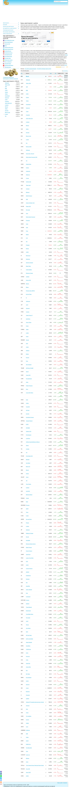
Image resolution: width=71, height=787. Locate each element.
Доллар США (7, 43)
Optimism (28, 529)
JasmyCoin (28, 554)
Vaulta (27, 737)
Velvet (27, 477)
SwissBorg (28, 645)
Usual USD (28, 375)
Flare (27, 361)
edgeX (27, 740)
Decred (27, 536)
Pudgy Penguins (29, 385)
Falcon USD (28, 280)
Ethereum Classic (29, 273)
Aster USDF (28, 772)
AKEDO (27, 572)
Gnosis (27, 473)
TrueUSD (28, 406)
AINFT (27, 508)
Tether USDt (7, 84)
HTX (27, 238)
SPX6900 (28, 427)
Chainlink (7, 101)
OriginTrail (28, 663)
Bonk (27, 501)
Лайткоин (28, 150)
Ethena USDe (28, 146)
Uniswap (27, 188)
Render (27, 340)
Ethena (27, 248)
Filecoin (27, 357)
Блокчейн (5, 24)
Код (21, 73)
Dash (27, 399)
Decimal (6, 110)
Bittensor (27, 192)
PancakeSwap (29, 378)
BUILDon (28, 691)
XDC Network (28, 364)
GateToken (28, 318)
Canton (6, 114)
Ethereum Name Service (31, 543)
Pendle (27, 498)
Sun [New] (28, 463)
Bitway (27, 287)
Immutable (28, 540)
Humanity (28, 695)
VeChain (27, 410)
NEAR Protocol (29, 195)
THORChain (28, 649)
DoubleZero (28, 575)
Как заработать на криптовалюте (10, 28)
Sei (26, 452)
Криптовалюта (6, 22)
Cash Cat (28, 754)
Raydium (28, 579)
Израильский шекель (9, 47)
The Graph (28, 617)
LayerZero (28, 438)
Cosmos (27, 311)
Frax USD (28, 768)
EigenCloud (28, 610)
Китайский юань (8, 51)
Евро (6, 45)
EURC (27, 424)
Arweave (27, 705)
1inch (27, 726)
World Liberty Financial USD (31, 157)
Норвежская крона (8, 52)
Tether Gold (28, 185)
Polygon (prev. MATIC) (30, 290)
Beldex (27, 354)
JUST (27, 304)
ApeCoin (27, 684)
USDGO (27, 276)
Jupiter (27, 347)
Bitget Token (28, 266)
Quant (27, 336)
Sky (26, 241)
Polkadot (27, 245)
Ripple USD (28, 206)
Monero (6, 106)
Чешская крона (8, 63)
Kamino (27, 719)
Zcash (6, 99)
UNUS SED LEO (8, 103)
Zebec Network (29, 589)
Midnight (27, 459)
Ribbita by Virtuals (29, 533)
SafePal (27, 698)
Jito (26, 480)
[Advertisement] (35, 13)
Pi (26, 297)
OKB (27, 199)
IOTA (27, 561)
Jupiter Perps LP (29, 315)
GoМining (28, 730)
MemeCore (28, 255)
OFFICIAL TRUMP (29, 368)
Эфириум (28, 79)
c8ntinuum (28, 301)
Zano (27, 751)
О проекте (65, 782)
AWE (27, 733)
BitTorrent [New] (29, 494)
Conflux (27, 526)
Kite (27, 582)
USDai (27, 403)
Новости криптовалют (7, 33)
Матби (66, 54)
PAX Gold (28, 209)
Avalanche (28, 171)
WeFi (27, 631)
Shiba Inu (28, 174)
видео (66, 65)
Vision (27, 712)
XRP (6, 86)
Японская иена (8, 67)
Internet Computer (29, 262)
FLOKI (27, 515)
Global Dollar (28, 164)
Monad (27, 470)
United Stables (29, 269)
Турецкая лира (8, 58)
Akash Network (29, 642)
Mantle (27, 234)
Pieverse (27, 505)
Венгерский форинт (9, 42)
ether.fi (27, 371)
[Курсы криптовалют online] (6, 2)
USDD (27, 252)
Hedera (27, 167)
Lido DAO (28, 491)
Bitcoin (27, 76)
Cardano (6, 105)
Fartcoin (27, 600)
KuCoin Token (29, 294)
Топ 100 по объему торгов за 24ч (44, 68)
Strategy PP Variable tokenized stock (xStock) (35, 702)
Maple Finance (29, 547)
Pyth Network (28, 434)
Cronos (27, 178)
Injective (27, 413)
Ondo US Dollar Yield (30, 202)
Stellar (6, 108)
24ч (55, 73)
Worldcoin (28, 259)
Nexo (27, 389)
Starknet (27, 603)
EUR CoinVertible (29, 638)
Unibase (27, 487)
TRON (6, 94)
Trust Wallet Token (29, 614)
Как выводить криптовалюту (9, 31)
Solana (6, 92)
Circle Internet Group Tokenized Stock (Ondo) (35, 765)
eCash (27, 688)
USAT (27, 621)
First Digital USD (29, 456)
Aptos (27, 382)
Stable (27, 329)
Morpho (27, 283)
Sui (26, 160)
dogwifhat (28, 586)
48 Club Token (29, 635)
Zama (27, 761)
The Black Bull (29, 747)
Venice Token (28, 322)
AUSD (27, 565)
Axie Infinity (28, 628)
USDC (6, 90)
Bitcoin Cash (7, 112)
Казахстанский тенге (9, 49)
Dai (5, 116)
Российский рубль (8, 56)
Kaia (27, 593)
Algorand (28, 308)
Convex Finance (29, 568)
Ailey (27, 709)
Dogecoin (7, 97)
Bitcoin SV (28, 466)
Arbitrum (27, 350)
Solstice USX (28, 431)
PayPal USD (28, 181)
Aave (27, 213)
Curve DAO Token (29, 392)
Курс (51, 73)
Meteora (27, 758)
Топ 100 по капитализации (30, 68)
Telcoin (27, 624)
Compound (28, 596)
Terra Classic (28, 484)
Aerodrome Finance (30, 417)
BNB (6, 88)
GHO (27, 343)
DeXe (27, 652)
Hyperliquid (7, 95)
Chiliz (27, 659)
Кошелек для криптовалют (8, 26)
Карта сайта (59, 782)
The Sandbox (28, 716)
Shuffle (27, 723)
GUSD (27, 681)
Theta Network (29, 607)
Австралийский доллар (9, 40)
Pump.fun (28, 220)
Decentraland (28, 677)
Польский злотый (8, 54)
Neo (27, 670)
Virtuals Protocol (29, 420)
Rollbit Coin (28, 744)
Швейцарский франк (9, 65)
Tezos (27, 512)
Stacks (27, 445)
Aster (27, 227)
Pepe (27, 231)
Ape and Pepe (29, 519)
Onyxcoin (28, 656)
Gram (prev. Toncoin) (30, 153)
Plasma (27, 522)
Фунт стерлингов (8, 61)
